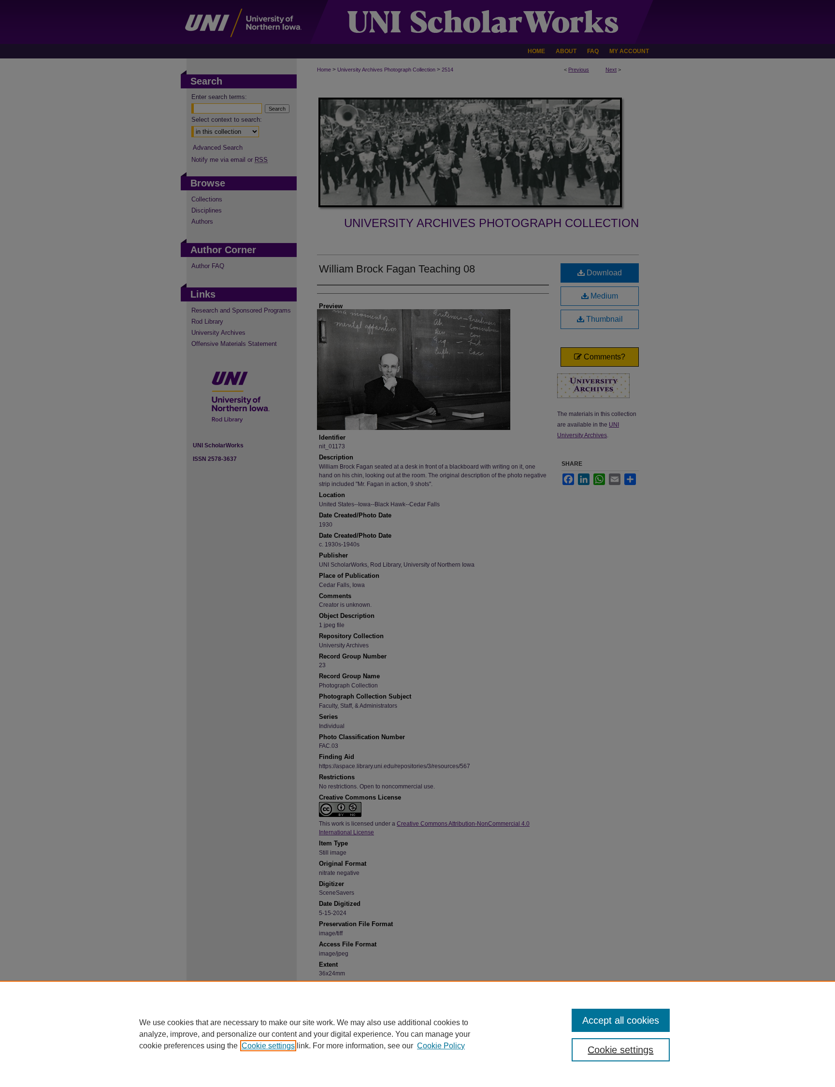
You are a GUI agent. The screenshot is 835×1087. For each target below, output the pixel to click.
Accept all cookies (620, 1020)
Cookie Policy (441, 1046)
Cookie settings (268, 1046)
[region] (417, 1034)
